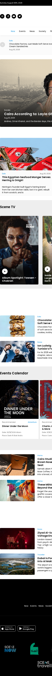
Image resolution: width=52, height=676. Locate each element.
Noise (39, 342)
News (32, 31)
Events (22, 31)
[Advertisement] (42, 301)
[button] (2, 44)
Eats (4, 173)
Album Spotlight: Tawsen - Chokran (19, 279)
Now (13, 31)
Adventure (32, 422)
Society (42, 31)
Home (39, 455)
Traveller (41, 554)
